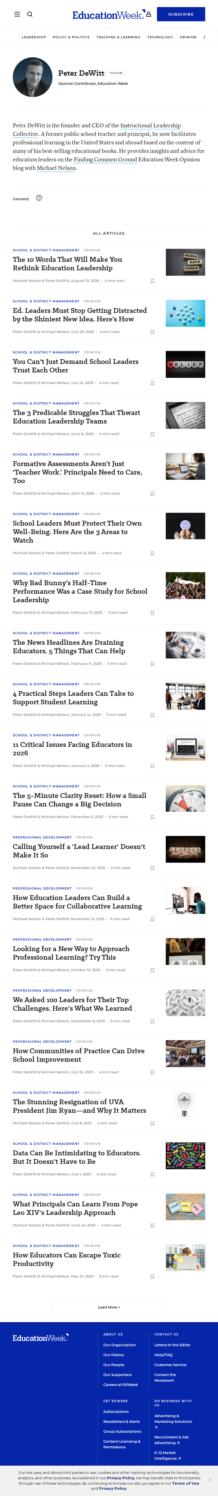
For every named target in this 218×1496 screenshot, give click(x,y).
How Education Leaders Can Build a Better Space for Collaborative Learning (77, 902)
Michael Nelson (56, 168)
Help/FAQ (163, 1355)
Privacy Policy (120, 1478)
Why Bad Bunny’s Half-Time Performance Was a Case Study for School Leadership (80, 591)
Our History (113, 1355)
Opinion (188, 37)
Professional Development (42, 837)
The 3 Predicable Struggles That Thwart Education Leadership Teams (76, 416)
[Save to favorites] (152, 281)
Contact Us (166, 1334)
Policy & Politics (71, 37)
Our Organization (119, 1345)
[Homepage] (109, 14)
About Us (113, 1334)
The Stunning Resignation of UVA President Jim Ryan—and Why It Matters (79, 1106)
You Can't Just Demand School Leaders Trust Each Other (76, 365)
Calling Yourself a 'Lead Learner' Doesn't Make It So (79, 850)
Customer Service (170, 1365)
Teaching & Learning (119, 37)
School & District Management (46, 250)
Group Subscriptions (122, 1431)
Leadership (34, 37)
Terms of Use (185, 1483)
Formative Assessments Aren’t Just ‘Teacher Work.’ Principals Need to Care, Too (77, 472)
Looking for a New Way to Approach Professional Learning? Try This (71, 953)
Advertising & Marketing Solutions (173, 1419)
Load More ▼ (109, 1307)
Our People (113, 1365)
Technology (160, 37)
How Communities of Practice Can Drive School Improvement (79, 1055)
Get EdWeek (115, 1401)
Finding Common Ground (105, 159)
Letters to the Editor (172, 1345)
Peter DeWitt (57, 281)
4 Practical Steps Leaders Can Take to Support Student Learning (73, 697)
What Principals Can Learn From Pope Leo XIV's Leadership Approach (75, 1208)
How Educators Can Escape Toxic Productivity (67, 1259)
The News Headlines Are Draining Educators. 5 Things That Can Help (69, 646)
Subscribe (181, 14)
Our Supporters (117, 1375)
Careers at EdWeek (120, 1385)
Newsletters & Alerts (121, 1421)
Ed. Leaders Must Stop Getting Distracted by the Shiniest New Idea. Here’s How (80, 314)
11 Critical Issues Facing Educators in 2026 (72, 748)
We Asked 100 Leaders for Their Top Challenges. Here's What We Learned (72, 1004)
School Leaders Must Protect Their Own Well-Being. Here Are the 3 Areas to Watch (77, 532)
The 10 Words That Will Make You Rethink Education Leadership (67, 263)
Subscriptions (116, 1411)
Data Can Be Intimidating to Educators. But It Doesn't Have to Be (77, 1157)
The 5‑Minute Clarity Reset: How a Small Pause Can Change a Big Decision (79, 799)
